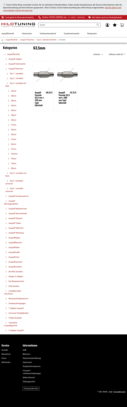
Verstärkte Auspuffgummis (10, 324)
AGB (24, 350)
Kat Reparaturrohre (16, 281)
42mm (13, 105)
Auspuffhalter (14, 247)
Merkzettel (5, 362)
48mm (13, 115)
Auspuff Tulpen (14, 223)
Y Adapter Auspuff (16, 330)
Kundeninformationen (31, 366)
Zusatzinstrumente (71, 33)
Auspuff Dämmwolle (16, 64)
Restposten (92, 33)
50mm (13, 120)
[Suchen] (97, 25)
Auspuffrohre (13, 257)
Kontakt (4, 350)
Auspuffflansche (15, 243)
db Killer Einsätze (15, 272)
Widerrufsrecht (29, 377)
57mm (13, 139)
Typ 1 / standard (16, 73)
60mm (13, 144)
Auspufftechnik (7, 33)
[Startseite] (2, 40)
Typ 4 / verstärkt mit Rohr (15, 174)
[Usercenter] (107, 25)
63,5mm (14, 154)
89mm (13, 168)
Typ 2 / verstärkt (16, 78)
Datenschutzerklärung (32, 358)
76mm (13, 163)
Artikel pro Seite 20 (116, 54)
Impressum (27, 362)
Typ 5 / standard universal (14, 182)
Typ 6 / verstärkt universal (14, 189)
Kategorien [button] (10, 47)
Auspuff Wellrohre (15, 228)
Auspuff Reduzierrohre (17, 209)
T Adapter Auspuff (16, 308)
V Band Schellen (15, 318)
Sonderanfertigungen (17, 303)
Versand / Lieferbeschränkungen (32, 372)
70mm (13, 159)
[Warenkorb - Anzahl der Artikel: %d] (122, 25)
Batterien (26, 354)
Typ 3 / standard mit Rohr (46, 40)
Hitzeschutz (27, 33)
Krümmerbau (13, 286)
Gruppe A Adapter (15, 276)
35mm (13, 91)
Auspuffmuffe (14, 252)
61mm (13, 149)
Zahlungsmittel (29, 381)
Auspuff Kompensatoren (18, 196)
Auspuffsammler (15, 262)
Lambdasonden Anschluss (12, 292)
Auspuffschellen (15, 267)
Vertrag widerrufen (31, 389)
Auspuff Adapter (15, 59)
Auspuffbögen (14, 238)
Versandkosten (119, 392)
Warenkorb (5, 354)
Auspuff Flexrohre (27, 40)
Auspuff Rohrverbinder (17, 213)
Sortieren (96, 54)
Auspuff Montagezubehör (11, 202)
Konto (3, 358)
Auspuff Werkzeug (16, 233)
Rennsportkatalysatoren (18, 299)
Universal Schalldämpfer (18, 313)
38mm (13, 96)
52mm (13, 130)
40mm (13, 101)
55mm (13, 134)
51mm (13, 125)
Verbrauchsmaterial (48, 33)
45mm (13, 110)
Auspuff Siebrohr (15, 218)
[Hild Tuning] (18, 25)
